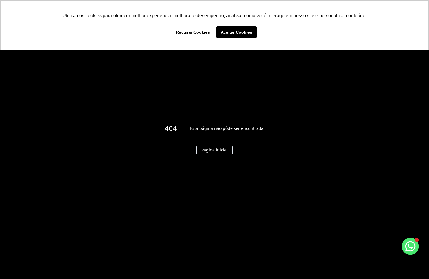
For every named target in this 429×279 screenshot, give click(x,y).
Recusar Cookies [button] (193, 32)
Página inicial (214, 150)
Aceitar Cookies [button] (236, 32)
